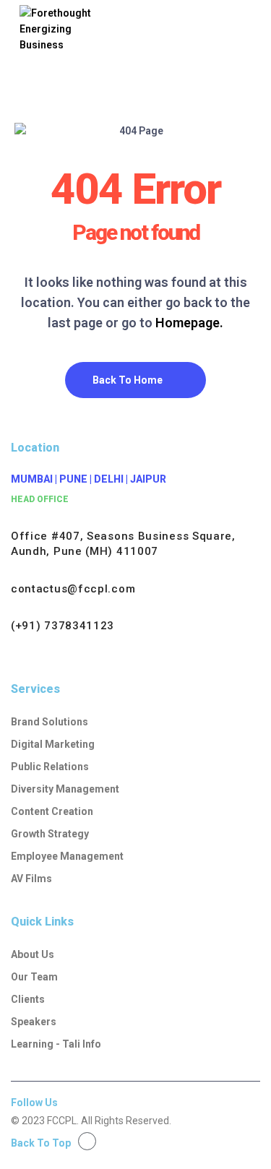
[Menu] (237, 39)
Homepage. (189, 322)
